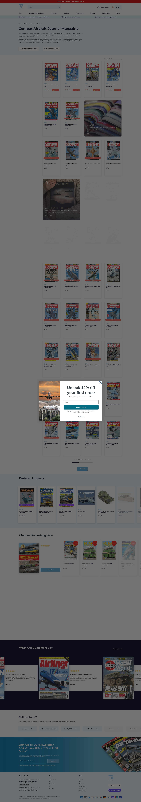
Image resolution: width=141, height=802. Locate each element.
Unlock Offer (81, 407)
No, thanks (81, 417)
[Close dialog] (100, 382)
